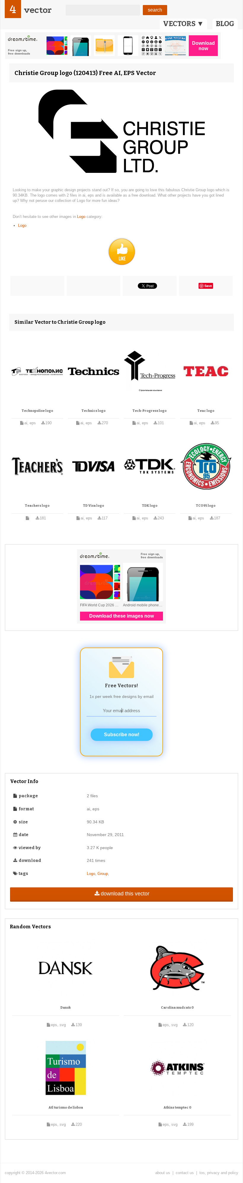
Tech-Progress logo (149, 411)
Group (102, 873)
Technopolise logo (37, 411)
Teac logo (205, 411)
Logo (82, 216)
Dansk (65, 1008)
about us (162, 1173)
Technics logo (93, 411)
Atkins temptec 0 (177, 1107)
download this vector (125, 894)
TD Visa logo (93, 506)
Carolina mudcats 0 (177, 1008)
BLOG (225, 24)
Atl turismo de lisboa (66, 1107)
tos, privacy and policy (218, 1173)
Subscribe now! (121, 734)
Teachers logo (37, 506)
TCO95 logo (205, 506)
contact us (185, 1173)
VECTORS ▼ (183, 24)
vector (38, 10)
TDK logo (149, 506)
